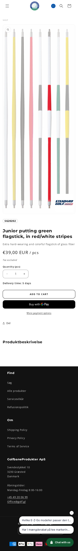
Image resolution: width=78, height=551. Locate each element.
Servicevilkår (15, 399)
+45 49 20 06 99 (17, 497)
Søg (9, 382)
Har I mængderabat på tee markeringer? (47, 529)
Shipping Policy (17, 430)
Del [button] (8, 323)
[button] (7, 6)
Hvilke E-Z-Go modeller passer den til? (47, 520)
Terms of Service (18, 446)
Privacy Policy (16, 438)
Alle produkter (16, 391)
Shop (5, 20)
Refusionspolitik (17, 407)
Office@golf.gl (16, 501)
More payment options (39, 313)
